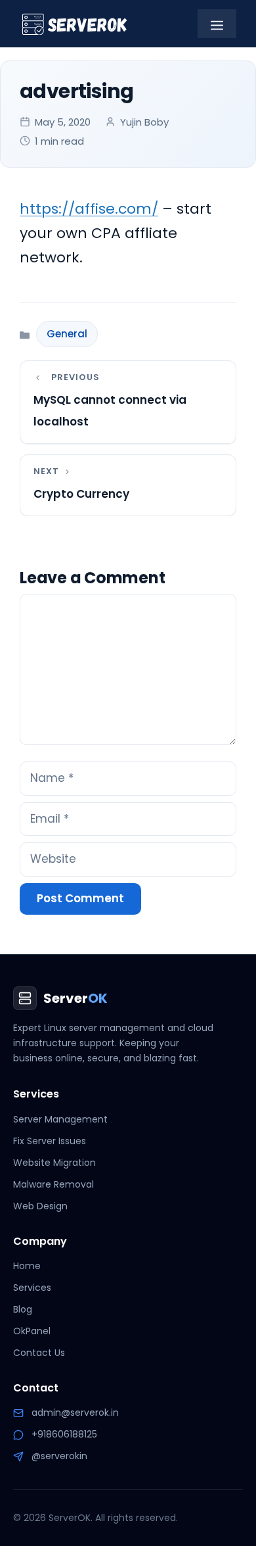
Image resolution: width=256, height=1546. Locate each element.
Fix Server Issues (49, 1140)
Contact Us (39, 1352)
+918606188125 (64, 1434)
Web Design (40, 1206)
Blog (22, 1309)
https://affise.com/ (89, 209)
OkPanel (32, 1331)
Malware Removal (53, 1184)
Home (27, 1265)
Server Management (60, 1119)
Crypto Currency (81, 494)
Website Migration (54, 1162)
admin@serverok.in (75, 1412)
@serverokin (59, 1455)
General (67, 334)
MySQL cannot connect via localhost (109, 410)
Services (32, 1287)
